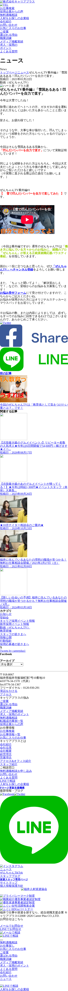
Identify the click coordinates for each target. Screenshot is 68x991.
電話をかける (8, 691)
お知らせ (6, 614)
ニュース (23, 72)
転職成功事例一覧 (11, 721)
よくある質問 (8, 51)
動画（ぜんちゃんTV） (15, 627)
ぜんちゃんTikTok (11, 872)
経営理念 (6, 754)
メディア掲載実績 (11, 41)
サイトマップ (8, 882)
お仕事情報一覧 (10, 734)
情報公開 (6, 637)
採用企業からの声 (11, 11)
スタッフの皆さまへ (13, 634)
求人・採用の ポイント (8, 46)
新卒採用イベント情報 (14, 624)
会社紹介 (6, 21)
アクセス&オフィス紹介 (15, 761)
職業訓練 (6, 38)
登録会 (4, 617)
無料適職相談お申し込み (16, 770)
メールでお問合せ (11, 925)
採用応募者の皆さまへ (14, 644)
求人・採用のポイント (14, 714)
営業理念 (6, 757)
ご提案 (4, 31)
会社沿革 (6, 747)
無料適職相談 (8, 14)
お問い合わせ (8, 24)
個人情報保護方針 (11, 885)
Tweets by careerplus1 (13, 650)
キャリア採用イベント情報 (17, 620)
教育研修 (6, 630)
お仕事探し (7, 945)
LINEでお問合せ (10, 929)
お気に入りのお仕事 (13, 28)
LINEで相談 (7, 780)
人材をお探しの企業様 (14, 18)
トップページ (8, 72)
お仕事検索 (7, 8)
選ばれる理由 (8, 34)
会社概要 (6, 750)
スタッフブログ (10, 876)
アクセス (6, 694)
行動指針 (6, 640)
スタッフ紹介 (8, 764)
